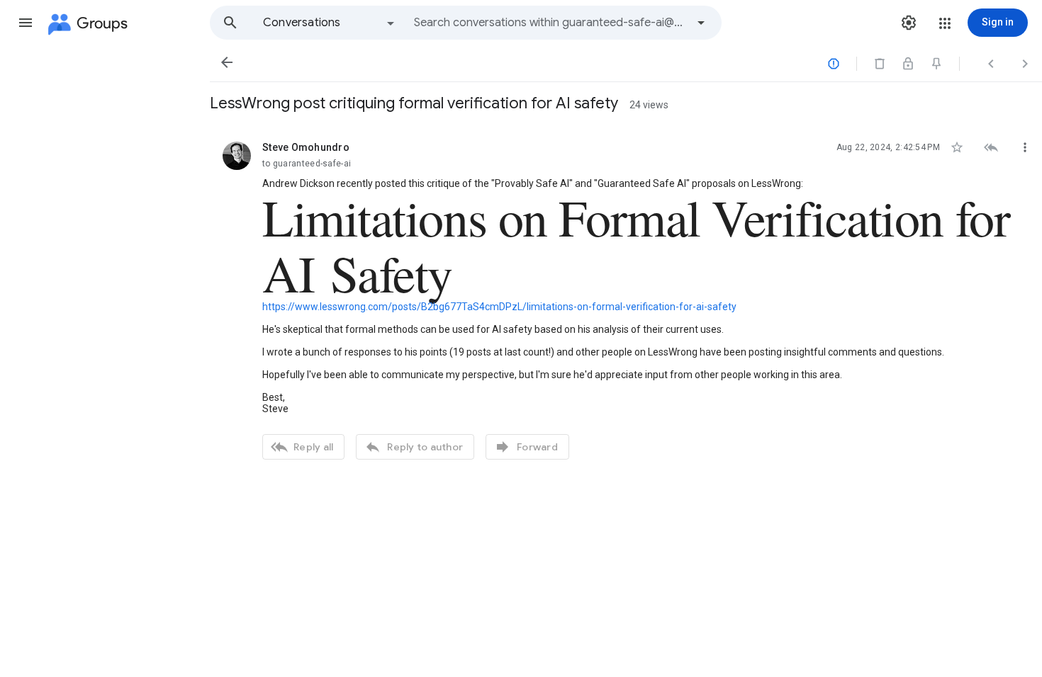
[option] (330, 22)
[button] (26, 23)
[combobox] (550, 22)
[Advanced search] (701, 22)
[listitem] (626, 299)
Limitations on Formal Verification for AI (635, 245)
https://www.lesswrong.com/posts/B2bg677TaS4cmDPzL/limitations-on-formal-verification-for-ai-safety (499, 306)
